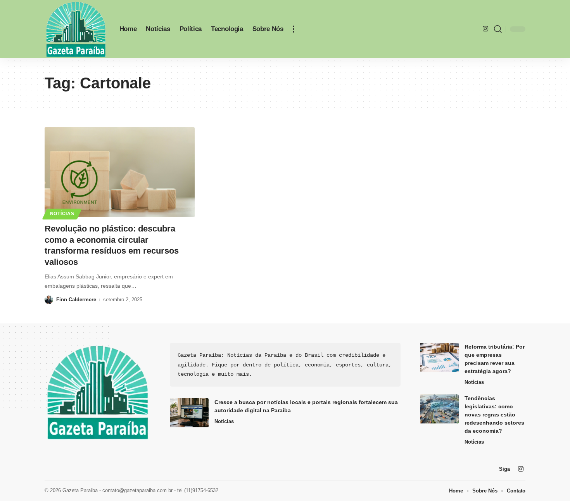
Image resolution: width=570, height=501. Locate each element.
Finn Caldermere (76, 299)
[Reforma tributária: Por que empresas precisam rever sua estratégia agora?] (439, 357)
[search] (498, 29)
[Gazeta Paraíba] (76, 29)
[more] (293, 29)
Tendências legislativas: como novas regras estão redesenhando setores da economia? (494, 414)
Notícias (62, 213)
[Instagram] (485, 29)
